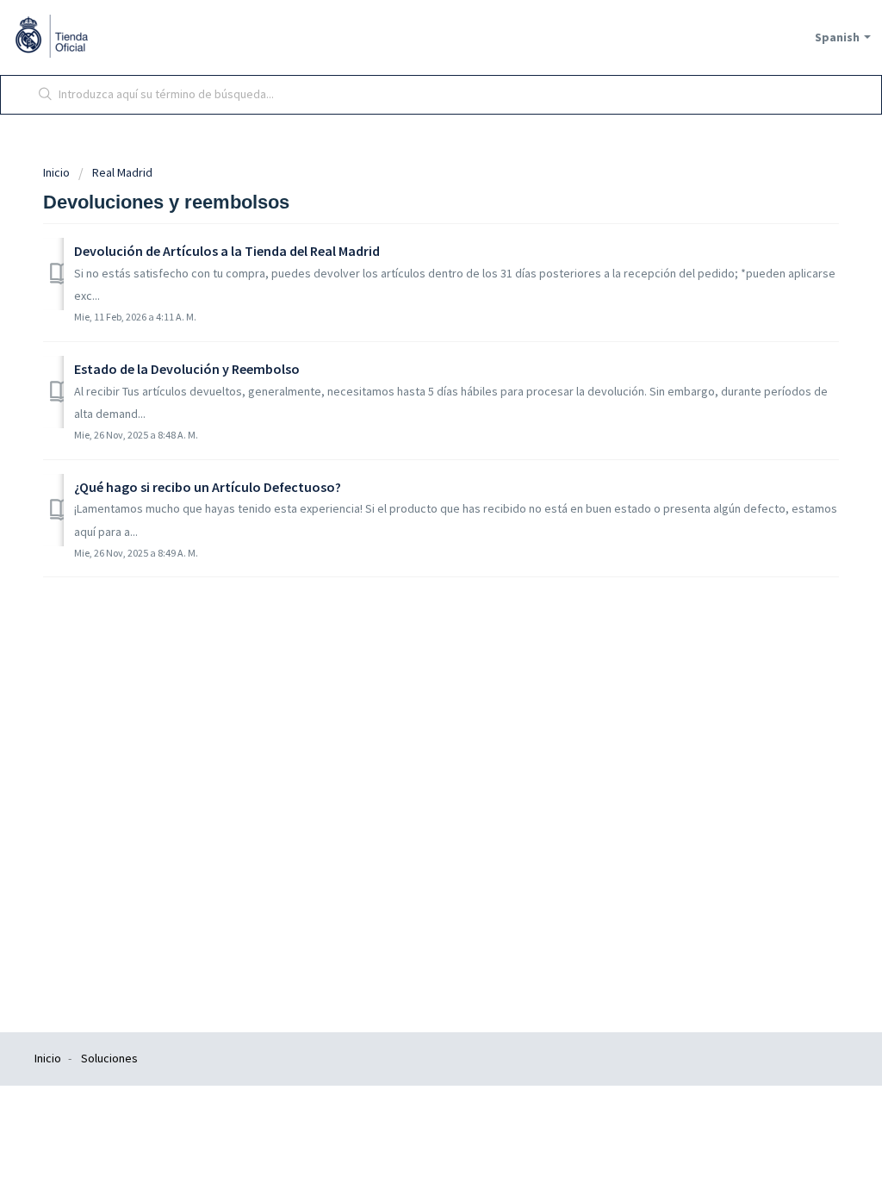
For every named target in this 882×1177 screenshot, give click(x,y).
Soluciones (109, 1058)
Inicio (57, 172)
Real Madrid (122, 172)
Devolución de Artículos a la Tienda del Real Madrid (227, 250)
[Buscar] (45, 95)
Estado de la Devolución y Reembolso (187, 368)
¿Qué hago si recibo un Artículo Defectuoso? (207, 486)
